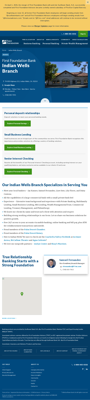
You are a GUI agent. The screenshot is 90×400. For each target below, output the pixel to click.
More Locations (8, 318)
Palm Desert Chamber (34, 229)
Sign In (83, 34)
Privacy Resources (8, 372)
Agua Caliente (39, 240)
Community (65, 39)
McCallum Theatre (20, 240)
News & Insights (52, 39)
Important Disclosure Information (20, 392)
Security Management (9, 375)
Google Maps (9, 85)
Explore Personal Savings (17, 123)
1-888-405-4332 (80, 365)
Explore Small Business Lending (19, 147)
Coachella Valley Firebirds (57, 237)
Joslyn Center (40, 244)
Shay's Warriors (58, 244)
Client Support (6, 370)
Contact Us (34, 386)
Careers (33, 381)
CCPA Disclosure (35, 392)
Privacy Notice (46, 392)
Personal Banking (51, 44)
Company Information (37, 370)
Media (33, 383)
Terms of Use (6, 392)
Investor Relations (80, 39)
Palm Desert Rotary (33, 233)
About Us (40, 39)
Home (4, 50)
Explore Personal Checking (17, 171)
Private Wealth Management (74, 44)
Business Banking (32, 44)
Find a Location (28, 39)
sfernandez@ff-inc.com (72, 266)
